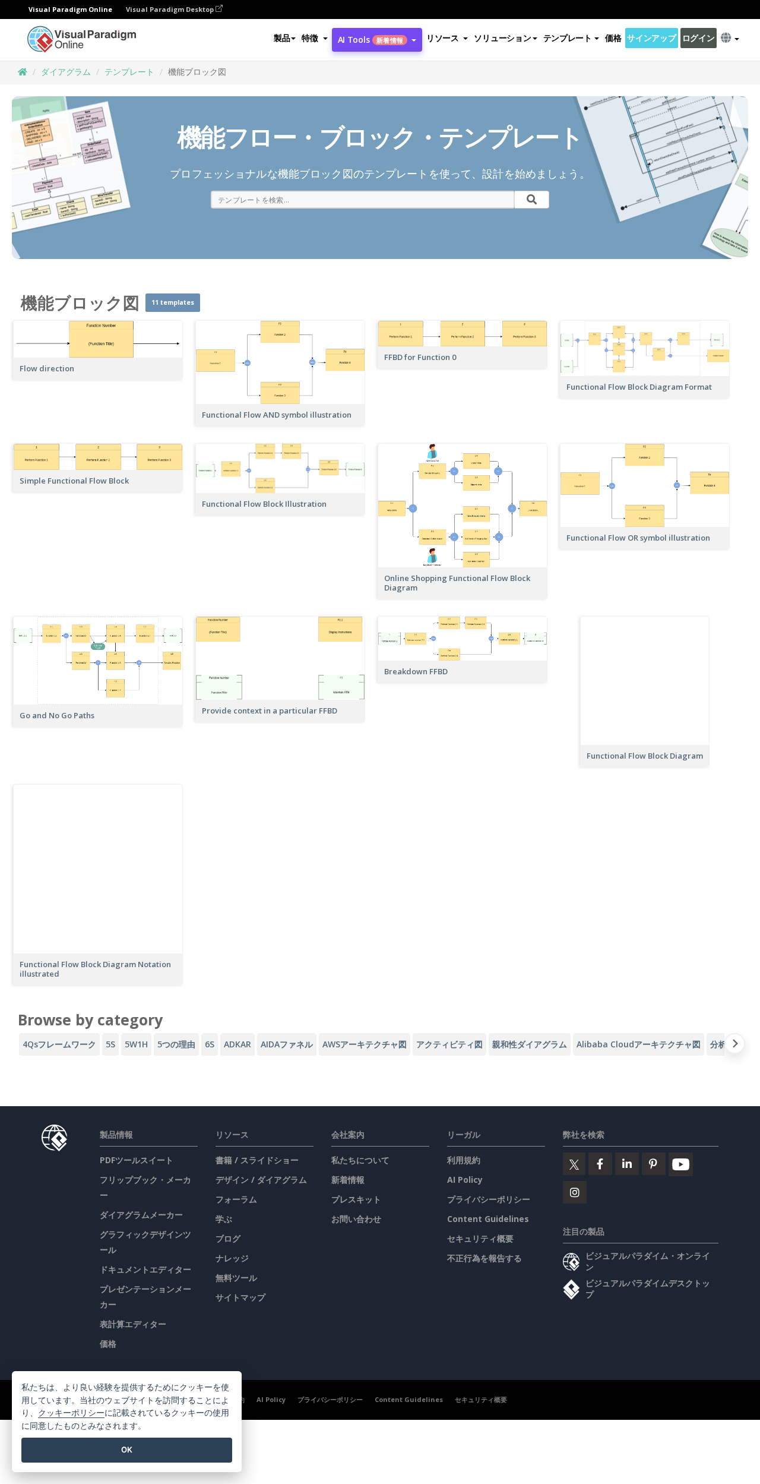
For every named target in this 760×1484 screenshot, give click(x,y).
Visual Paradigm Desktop (171, 9)
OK (126, 1449)
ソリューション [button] (502, 37)
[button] (314, 38)
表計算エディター (133, 1324)
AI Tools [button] (370, 39)
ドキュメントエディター (145, 1269)
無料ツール (236, 1277)
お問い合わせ (356, 1218)
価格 (613, 37)
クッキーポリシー (71, 1412)
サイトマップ (240, 1297)
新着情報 (348, 1179)
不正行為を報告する (484, 1258)
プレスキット (356, 1199)
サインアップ (651, 37)
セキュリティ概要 (480, 1238)
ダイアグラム (66, 71)
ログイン (698, 37)
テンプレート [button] (567, 37)
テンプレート (129, 71)
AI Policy (465, 1179)
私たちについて (360, 1160)
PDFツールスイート (136, 1160)
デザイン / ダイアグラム (261, 1179)
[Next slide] (734, 1046)
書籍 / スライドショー (257, 1160)
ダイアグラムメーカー (141, 1214)
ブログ (228, 1238)
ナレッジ (232, 1258)
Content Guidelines (488, 1218)
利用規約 (463, 1160)
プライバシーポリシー (488, 1199)
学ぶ (224, 1218)
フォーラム (236, 1199)
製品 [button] (282, 37)
